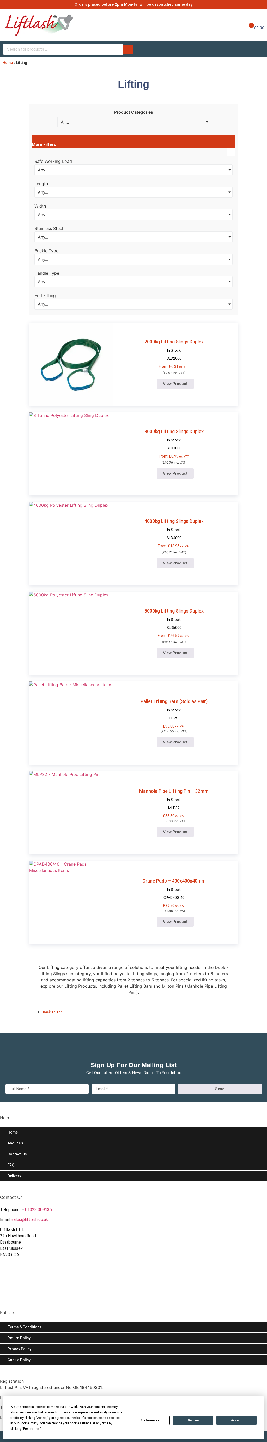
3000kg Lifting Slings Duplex (174, 431)
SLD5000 (174, 628)
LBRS (173, 718)
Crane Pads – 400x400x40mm (174, 881)
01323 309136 (38, 1209)
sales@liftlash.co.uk (29, 1219)
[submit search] (128, 49)
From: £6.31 (174, 366)
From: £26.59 (174, 636)
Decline (193, 1420)
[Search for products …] (63, 49)
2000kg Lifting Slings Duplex (174, 341)
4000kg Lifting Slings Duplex (174, 521)
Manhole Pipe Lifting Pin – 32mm (174, 791)
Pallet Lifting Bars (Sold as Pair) (174, 701)
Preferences (149, 1420)
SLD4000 (174, 538)
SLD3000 (174, 448)
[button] (133, 141)
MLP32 (174, 808)
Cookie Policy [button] (28, 1423)
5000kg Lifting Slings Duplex (174, 611)
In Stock (174, 350)
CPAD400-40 (173, 898)
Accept (236, 1420)
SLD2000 (174, 358)
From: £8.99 (174, 456)
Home (8, 63)
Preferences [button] (31, 1429)
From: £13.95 (174, 546)
